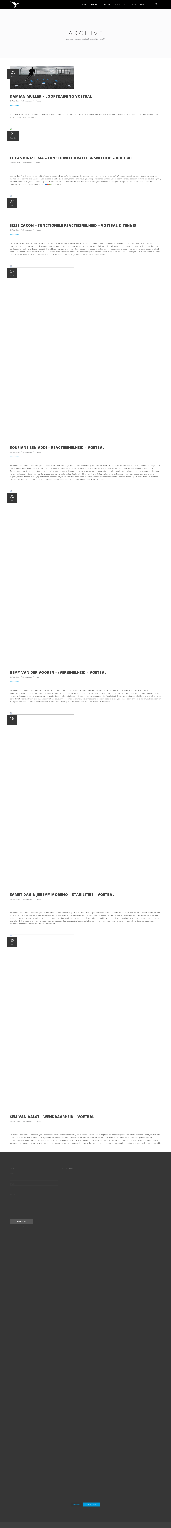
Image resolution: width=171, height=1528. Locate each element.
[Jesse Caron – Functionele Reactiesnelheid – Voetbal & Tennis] (42, 206)
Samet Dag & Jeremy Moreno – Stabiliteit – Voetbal (62, 894)
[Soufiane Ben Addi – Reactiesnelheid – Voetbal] (42, 353)
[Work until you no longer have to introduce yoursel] (102, 1317)
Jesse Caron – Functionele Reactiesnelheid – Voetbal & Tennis (73, 225)
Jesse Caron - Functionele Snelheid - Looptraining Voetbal (85, 39)
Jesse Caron (16, 101)
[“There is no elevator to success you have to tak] (69, 1239)
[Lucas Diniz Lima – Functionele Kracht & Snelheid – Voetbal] (42, 139)
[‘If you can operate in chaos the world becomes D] (102, 1208)
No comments (27, 101)
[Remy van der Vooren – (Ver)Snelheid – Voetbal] (42, 577)
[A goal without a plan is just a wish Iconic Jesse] (69, 1425)
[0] (155, 4)
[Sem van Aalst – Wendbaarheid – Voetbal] (42, 1022)
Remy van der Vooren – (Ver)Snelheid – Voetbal (58, 672)
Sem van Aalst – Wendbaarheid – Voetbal (52, 1116)
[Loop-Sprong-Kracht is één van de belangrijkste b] (69, 1338)
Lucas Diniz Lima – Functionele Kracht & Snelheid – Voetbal (71, 158)
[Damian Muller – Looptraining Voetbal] (42, 77)
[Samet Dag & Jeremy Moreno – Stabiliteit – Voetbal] (42, 800)
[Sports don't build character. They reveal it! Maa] (102, 1456)
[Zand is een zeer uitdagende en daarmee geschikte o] (85, 1237)
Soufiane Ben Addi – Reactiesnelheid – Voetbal (57, 447)
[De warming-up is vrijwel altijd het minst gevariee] (85, 1358)
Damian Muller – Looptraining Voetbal (51, 96)
